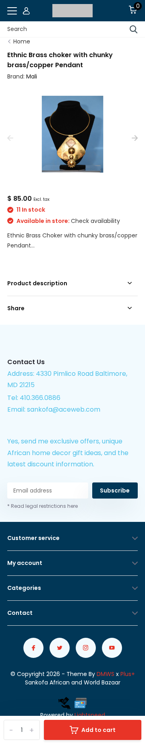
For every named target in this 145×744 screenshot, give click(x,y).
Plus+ (127, 674)
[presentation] (10, 138)
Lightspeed (90, 715)
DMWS (105, 674)
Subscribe (115, 490)
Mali (31, 76)
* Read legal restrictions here (42, 506)
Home (21, 41)
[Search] (134, 29)
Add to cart (98, 730)
